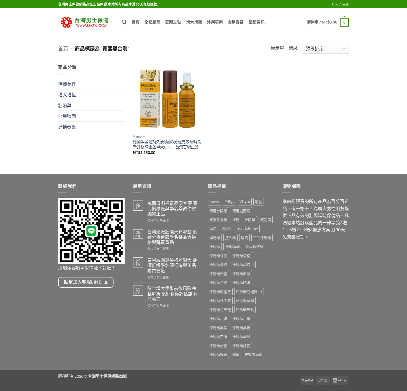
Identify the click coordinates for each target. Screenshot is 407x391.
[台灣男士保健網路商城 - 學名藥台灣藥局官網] (86, 22)
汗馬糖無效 (245, 309)
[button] (340, 4)
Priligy (230, 201)
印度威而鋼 (241, 211)
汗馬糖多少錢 (220, 300)
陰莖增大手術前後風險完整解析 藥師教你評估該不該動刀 (172, 293)
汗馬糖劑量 (218, 273)
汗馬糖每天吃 (220, 309)
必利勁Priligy (247, 228)
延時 (213, 228)
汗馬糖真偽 (241, 327)
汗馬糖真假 (218, 327)
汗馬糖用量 (241, 318)
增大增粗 (194, 22)
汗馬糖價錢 (218, 264)
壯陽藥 (64, 105)
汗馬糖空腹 (218, 336)
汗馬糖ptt (233, 246)
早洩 (244, 237)
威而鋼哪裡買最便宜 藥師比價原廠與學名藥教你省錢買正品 (172, 208)
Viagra (244, 201)
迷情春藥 (67, 126)
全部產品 (152, 22)
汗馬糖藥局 (241, 336)
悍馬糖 (214, 237)
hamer (214, 201)
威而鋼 (265, 219)
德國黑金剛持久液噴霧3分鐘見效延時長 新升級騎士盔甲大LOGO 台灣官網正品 (167, 144)
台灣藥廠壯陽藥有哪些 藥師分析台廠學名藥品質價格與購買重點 (172, 237)
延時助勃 (173, 22)
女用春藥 (236, 22)
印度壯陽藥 (218, 211)
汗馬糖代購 (255, 246)
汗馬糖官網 (245, 300)
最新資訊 (256, 22)
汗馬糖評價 (241, 345)
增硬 (235, 219)
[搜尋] (124, 22)
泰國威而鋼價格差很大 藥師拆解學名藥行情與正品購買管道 (172, 265)
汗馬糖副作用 (243, 264)
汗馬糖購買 (218, 354)
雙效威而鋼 (253, 354)
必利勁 (226, 228)
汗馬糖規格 (218, 345)
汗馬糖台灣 (218, 282)
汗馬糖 (214, 246)
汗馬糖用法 (218, 318)
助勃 (258, 201)
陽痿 (235, 354)
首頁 (136, 22)
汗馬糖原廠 (241, 273)
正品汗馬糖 (262, 237)
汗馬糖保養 (218, 255)
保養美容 (67, 84)
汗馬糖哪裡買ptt (249, 291)
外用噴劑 (215, 22)
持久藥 (230, 237)
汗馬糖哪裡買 (220, 291)
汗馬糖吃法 (241, 282)
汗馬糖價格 (241, 255)
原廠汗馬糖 (218, 219)
